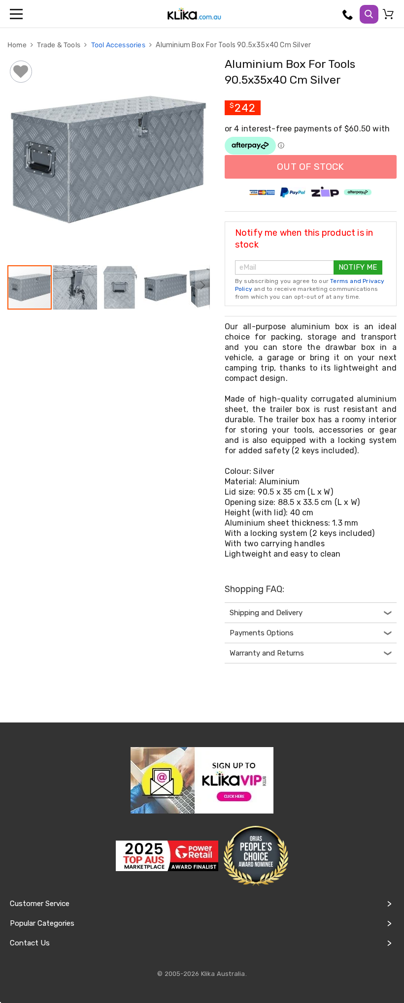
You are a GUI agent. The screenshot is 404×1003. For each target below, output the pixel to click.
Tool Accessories (119, 45)
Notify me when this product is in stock (304, 238)
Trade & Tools (59, 45)
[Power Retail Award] (167, 856)
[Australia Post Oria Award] (255, 856)
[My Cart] (390, 16)
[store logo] (194, 13)
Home (17, 45)
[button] (75, 287)
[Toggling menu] (17, 14)
